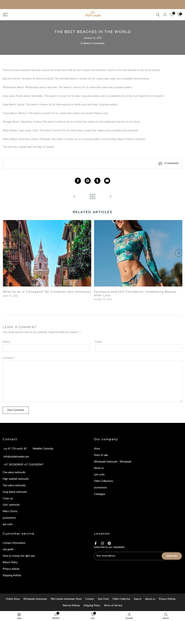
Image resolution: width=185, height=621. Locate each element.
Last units (99, 474)
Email (99, 342)
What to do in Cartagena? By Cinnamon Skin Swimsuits (47, 291)
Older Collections (103, 481)
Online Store (13, 599)
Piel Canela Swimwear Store (66, 599)
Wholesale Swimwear (35, 599)
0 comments (97, 43)
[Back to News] (92, 197)
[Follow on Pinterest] (109, 543)
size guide (8, 549)
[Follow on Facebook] (95, 543)
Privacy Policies (167, 599)
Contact (89, 599)
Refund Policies (71, 605)
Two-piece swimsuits (14, 485)
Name (7, 342)
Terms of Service (113, 605)
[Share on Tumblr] (97, 181)
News (86, 43)
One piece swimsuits (14, 472)
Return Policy (10, 562)
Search (137, 599)
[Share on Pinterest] (88, 181)
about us (99, 468)
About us (150, 599)
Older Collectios (121, 599)
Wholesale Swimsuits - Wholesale (112, 462)
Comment (9, 358)
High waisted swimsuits (16, 479)
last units (8, 524)
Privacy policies (11, 569)
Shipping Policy (91, 605)
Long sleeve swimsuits (15, 492)
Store (97, 449)
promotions (9, 518)
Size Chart (103, 599)
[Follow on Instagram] (102, 543)
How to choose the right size (19, 556)
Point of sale (101, 455)
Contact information (14, 543)
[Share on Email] (107, 181)
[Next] (178, 253)
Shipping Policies (12, 575)
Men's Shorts (10, 511)
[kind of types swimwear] (74, 197)
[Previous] (6, 253)
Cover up (8, 498)
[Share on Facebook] (78, 181)
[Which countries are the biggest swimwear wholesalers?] (111, 197)
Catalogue (99, 494)
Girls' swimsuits (11, 505)
